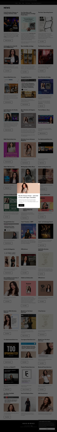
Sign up (21, 205)
